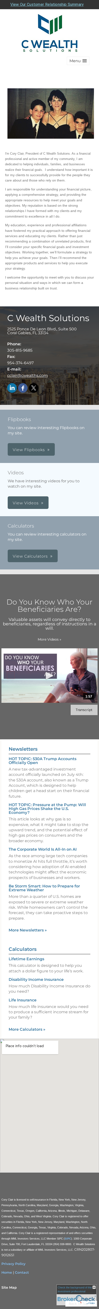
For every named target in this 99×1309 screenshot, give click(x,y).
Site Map (9, 1287)
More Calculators (27, 1029)
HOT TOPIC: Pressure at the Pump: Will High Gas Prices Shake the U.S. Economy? (47, 808)
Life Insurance (23, 1000)
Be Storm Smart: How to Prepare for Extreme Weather (44, 888)
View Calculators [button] (30, 556)
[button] (78, 61)
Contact (22, 1272)
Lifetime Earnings (26, 959)
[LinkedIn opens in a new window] (12, 388)
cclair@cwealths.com (27, 375)
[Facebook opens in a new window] (23, 388)
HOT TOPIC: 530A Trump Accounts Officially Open (42, 761)
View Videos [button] (26, 503)
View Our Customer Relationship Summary (47, 4)
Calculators (23, 949)
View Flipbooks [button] (29, 449)
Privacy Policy (13, 1264)
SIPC (68, 1238)
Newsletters (23, 749)
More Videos (49, 639)
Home (6, 1272)
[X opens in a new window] (33, 388)
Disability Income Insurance (36, 979)
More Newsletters (28, 930)
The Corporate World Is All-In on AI (43, 849)
